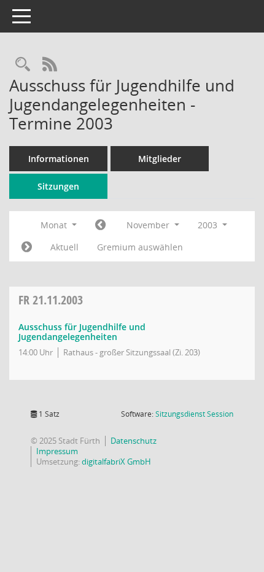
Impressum (57, 451)
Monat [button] (55, 225)
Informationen (58, 158)
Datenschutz (134, 440)
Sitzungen (58, 186)
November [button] (149, 225)
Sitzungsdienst (194, 414)
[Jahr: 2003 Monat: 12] (26, 247)
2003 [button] (209, 225)
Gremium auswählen (140, 247)
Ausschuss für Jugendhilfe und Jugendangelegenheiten (82, 332)
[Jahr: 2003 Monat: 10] (100, 225)
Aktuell (64, 247)
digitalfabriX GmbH (116, 461)
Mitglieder (159, 158)
